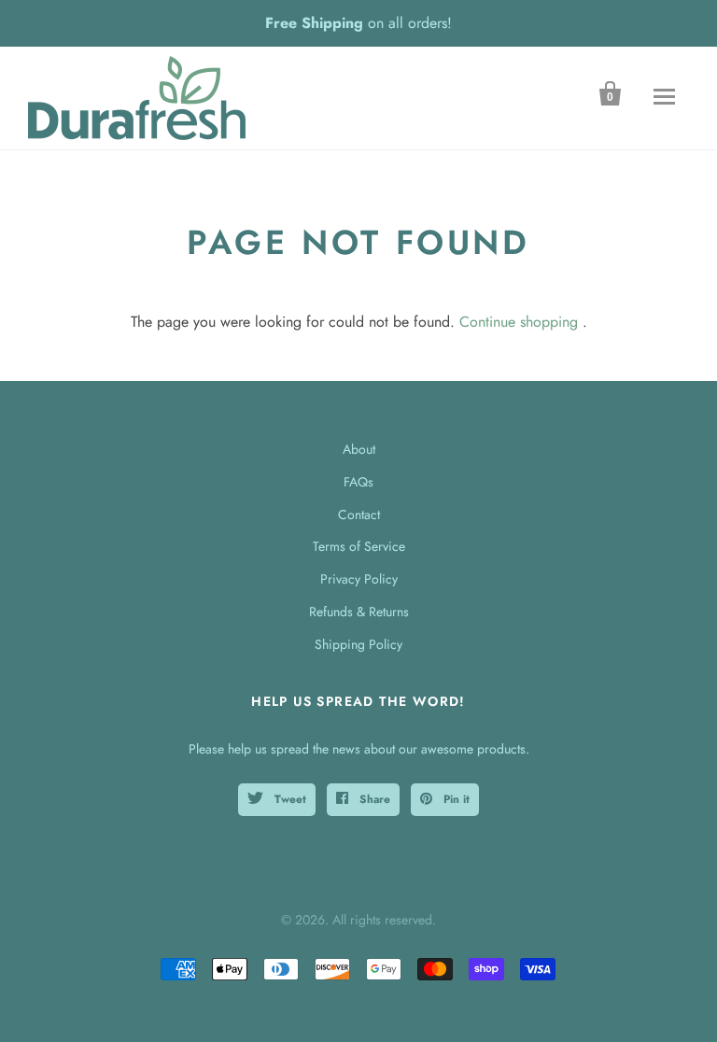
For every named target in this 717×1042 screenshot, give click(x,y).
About (359, 449)
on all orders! (358, 23)
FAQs (358, 481)
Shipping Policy (358, 644)
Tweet (288, 799)
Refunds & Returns (359, 611)
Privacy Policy (359, 579)
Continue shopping (518, 321)
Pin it (455, 799)
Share (373, 799)
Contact (359, 514)
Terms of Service (359, 546)
